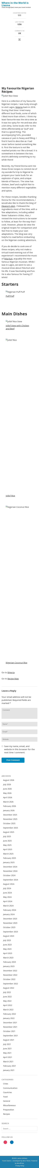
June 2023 (7, 944)
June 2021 (7, 1048)
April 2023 (7, 953)
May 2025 (7, 845)
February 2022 (9, 1014)
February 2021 (9, 1066)
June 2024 (7, 892)
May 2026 (7, 793)
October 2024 (9, 875)
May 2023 (7, 949)
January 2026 (8, 810)
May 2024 (7, 897)
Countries (7, 1092)
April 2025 (7, 849)
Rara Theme (26, 1161)
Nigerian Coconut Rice (16, 662)
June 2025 (7, 840)
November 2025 (10, 819)
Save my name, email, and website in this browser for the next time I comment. (19, 749)
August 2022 (8, 988)
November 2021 (10, 1027)
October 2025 (9, 823)
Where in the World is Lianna (15, 4)
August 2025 (8, 832)
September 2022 (10, 983)
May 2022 (7, 1001)
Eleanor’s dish (8, 206)
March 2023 (8, 957)
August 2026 (8, 780)
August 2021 (8, 1040)
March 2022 (8, 1009)
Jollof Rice (10, 495)
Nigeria (19, 107)
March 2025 (8, 853)
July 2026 (7, 784)
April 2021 (7, 1057)
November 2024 (10, 871)
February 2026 (9, 806)
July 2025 (7, 836)
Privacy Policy (19, 1166)
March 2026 (8, 802)
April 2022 (7, 1005)
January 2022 (8, 1018)
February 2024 (9, 910)
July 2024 (7, 888)
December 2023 (10, 918)
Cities (5, 1083)
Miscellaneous (9, 1105)
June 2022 (7, 996)
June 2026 (7, 789)
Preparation (8, 1109)
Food (5, 1096)
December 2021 (10, 1022)
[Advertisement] (19, 62)
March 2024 (8, 905)
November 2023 (10, 923)
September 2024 (10, 879)
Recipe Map (13, 678)
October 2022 (9, 979)
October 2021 (9, 1031)
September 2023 (10, 931)
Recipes (6, 1114)
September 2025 (10, 827)
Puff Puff (10, 296)
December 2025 (10, 815)
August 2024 (8, 884)
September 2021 (10, 1035)
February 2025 (9, 858)
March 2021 (8, 1061)
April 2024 (7, 901)
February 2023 (9, 962)
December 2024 (10, 866)
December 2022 (10, 970)
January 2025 (8, 862)
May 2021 (7, 1053)
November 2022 (10, 975)
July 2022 (7, 992)
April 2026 (7, 797)
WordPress (20, 1163)
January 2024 (8, 914)
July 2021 (7, 1044)
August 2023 (8, 936)
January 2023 (8, 966)
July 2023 (7, 940)
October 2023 (9, 927)
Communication (10, 1088)
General (6, 1101)
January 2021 (8, 1070)
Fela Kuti (8, 258)
